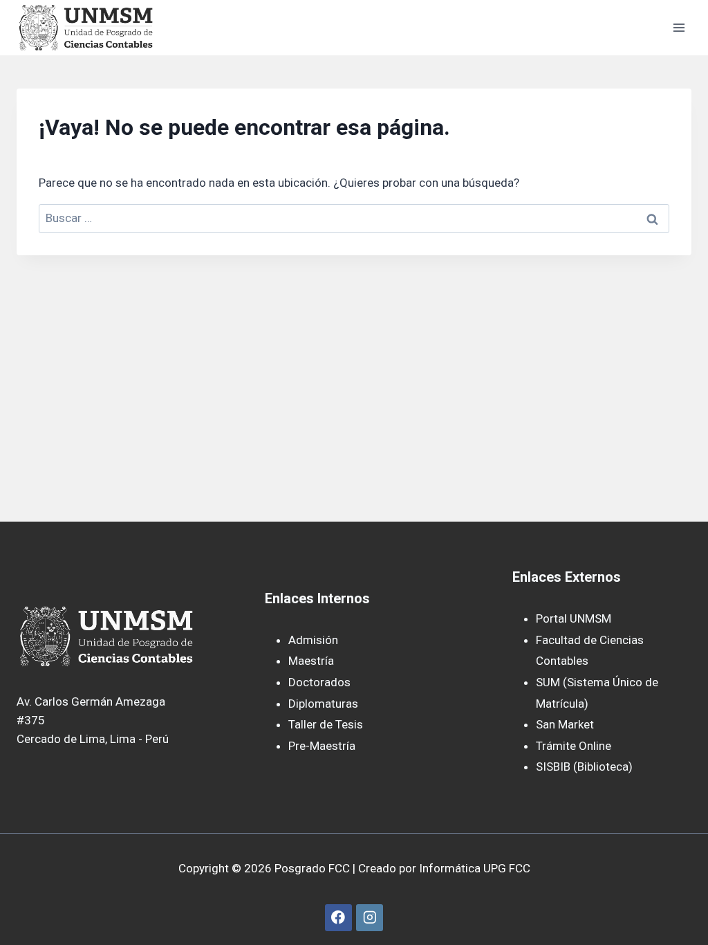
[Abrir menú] (678, 27)
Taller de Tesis (325, 724)
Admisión (313, 640)
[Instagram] (369, 917)
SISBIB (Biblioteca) (584, 766)
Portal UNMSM (573, 618)
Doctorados (319, 682)
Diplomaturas (323, 703)
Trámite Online (573, 746)
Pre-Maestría (321, 746)
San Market (565, 724)
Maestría (311, 661)
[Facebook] (338, 917)
